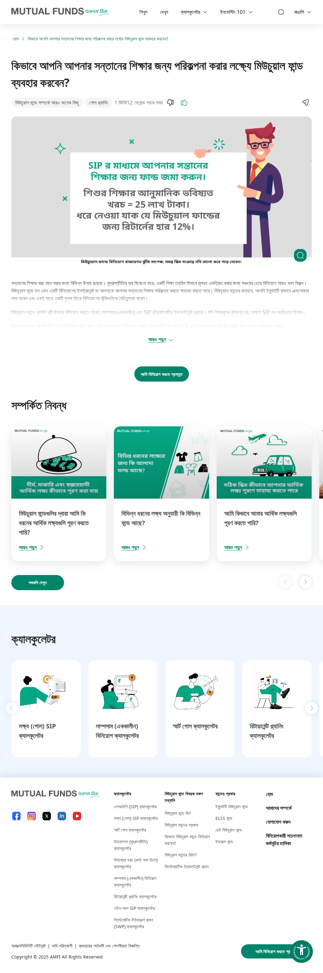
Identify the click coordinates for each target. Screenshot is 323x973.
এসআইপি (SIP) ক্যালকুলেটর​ (135, 807)
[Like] (184, 102)
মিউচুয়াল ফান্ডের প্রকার (181, 825)
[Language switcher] (309, 12)
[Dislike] (170, 102)
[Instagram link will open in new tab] (31, 816)
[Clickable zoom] (300, 255)
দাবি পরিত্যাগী (62, 946)
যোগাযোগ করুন (278, 821)
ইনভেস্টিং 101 (232, 12)
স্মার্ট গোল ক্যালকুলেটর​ (195, 726)
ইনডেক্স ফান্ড (224, 842)
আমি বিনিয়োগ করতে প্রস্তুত (162, 374)
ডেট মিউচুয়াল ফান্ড (228, 830)
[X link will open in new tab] (47, 816)
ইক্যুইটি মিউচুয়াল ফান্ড (231, 807)
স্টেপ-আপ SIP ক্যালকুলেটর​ (134, 908)
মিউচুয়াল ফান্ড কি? (178, 813)
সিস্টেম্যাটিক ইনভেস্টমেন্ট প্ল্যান (186, 866)
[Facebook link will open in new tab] (16, 816)
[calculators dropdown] (205, 12)
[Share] (305, 102)
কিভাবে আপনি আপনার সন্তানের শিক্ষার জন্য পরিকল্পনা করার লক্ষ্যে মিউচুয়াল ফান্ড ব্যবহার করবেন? (98, 39)
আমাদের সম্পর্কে (278, 807)
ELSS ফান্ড (223, 818)
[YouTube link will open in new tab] (77, 816)
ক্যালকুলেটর (190, 12)
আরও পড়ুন (157, 339)
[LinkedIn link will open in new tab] (62, 816)
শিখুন (143, 12)
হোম (16, 39)
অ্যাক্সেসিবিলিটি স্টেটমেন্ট (28, 946)
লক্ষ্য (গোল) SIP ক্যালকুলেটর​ (136, 818)
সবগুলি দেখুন (38, 582)
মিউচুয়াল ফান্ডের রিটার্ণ (180, 855)
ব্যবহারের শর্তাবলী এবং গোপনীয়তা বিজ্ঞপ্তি (109, 946)
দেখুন (164, 12)
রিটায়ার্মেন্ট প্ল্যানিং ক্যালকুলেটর (135, 896)
